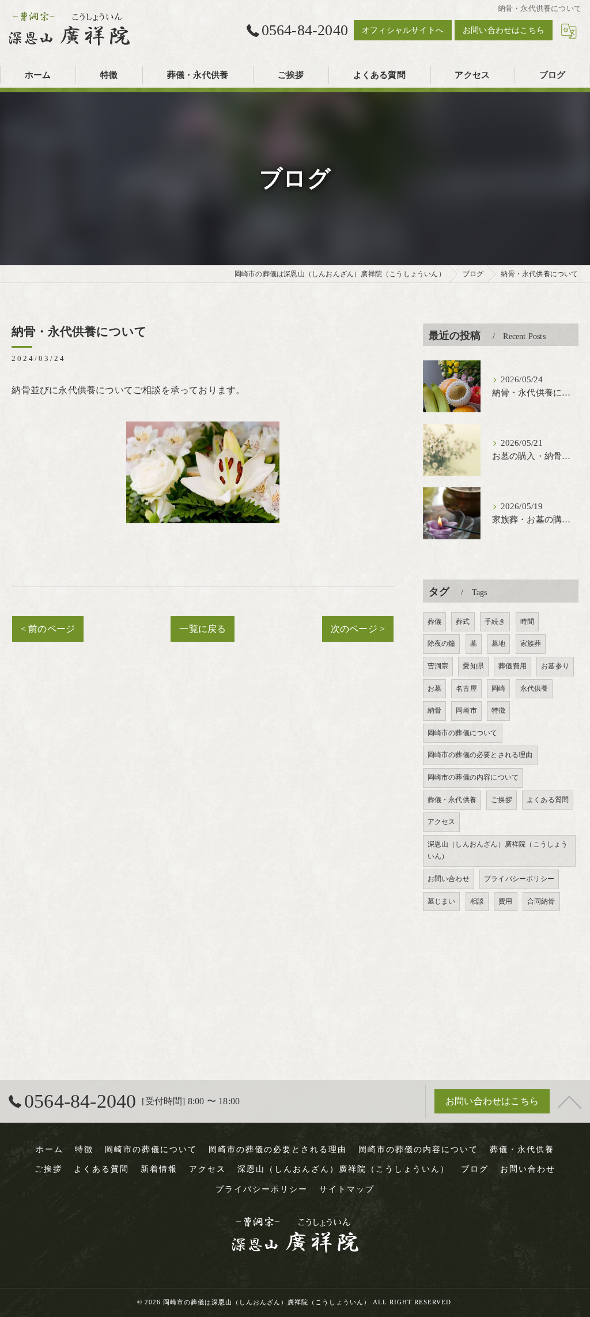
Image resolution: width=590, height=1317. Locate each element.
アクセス (442, 822)
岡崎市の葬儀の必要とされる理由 (480, 755)
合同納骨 (541, 901)
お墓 (434, 688)
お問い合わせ (449, 879)
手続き (495, 622)
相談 (477, 901)
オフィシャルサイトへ (403, 30)
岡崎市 (466, 710)
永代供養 (534, 688)
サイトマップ (347, 1189)
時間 (527, 622)
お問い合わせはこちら (503, 30)
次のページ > (358, 629)
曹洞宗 (438, 666)
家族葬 (531, 643)
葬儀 (434, 622)
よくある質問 (548, 800)
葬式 (463, 622)
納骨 (434, 710)
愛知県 (473, 666)
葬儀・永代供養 (452, 800)
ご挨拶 (501, 800)
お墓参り (555, 666)
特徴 (498, 710)
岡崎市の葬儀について (463, 733)
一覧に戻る (202, 629)
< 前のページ (48, 629)
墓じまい (442, 901)
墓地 (498, 643)
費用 (505, 901)
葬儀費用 (512, 666)
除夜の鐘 (442, 643)
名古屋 (466, 688)
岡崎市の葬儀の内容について (473, 777)
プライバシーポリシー (519, 879)
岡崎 (498, 688)
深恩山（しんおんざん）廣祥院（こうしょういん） (498, 850)
